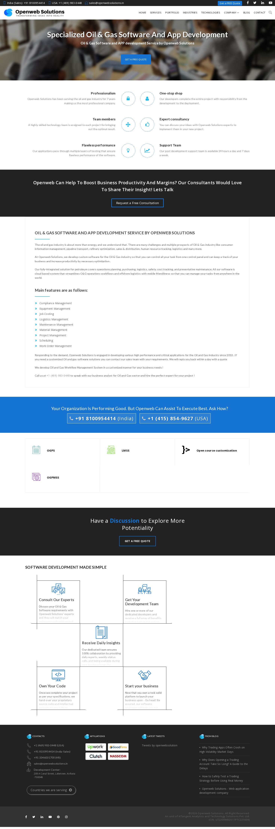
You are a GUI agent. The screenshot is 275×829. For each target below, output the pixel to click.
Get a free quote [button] (136, 59)
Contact (259, 12)
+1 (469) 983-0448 (58, 375)
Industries (190, 12)
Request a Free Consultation (137, 203)
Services (156, 12)
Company (230, 12)
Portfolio (172, 12)
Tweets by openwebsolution (159, 745)
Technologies (210, 12)
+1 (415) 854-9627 (177, 418)
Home (142, 12)
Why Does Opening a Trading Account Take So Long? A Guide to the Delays (223, 764)
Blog (246, 12)
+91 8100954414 (104, 418)
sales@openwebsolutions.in (106, 3)
